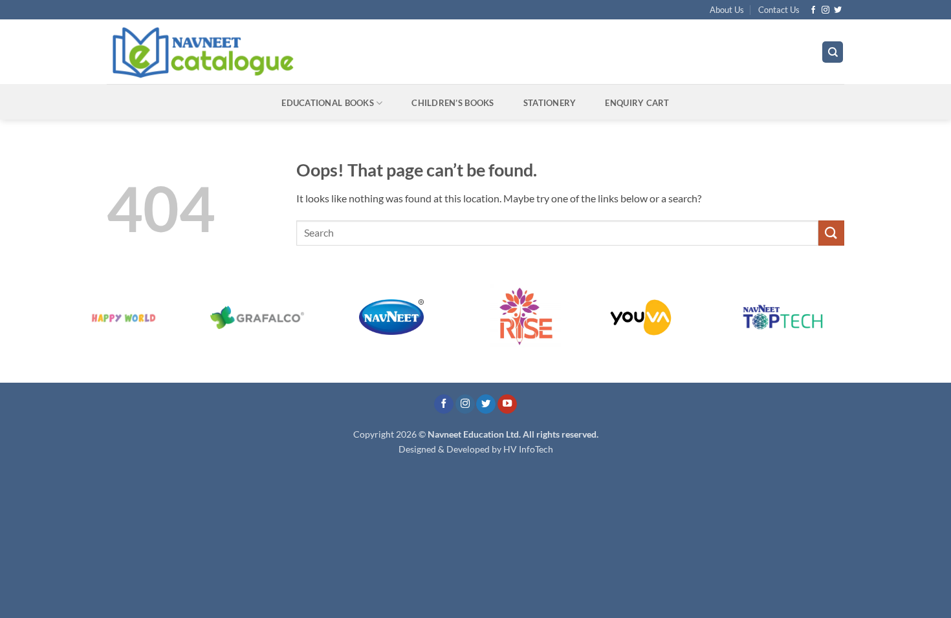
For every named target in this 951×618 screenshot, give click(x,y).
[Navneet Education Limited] (313, 51)
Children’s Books (452, 103)
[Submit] (831, 233)
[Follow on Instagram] (825, 10)
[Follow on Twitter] (838, 10)
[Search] (832, 52)
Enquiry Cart (637, 103)
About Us (727, 10)
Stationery (549, 103)
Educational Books (327, 103)
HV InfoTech (528, 448)
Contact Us (779, 10)
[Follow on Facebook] (813, 10)
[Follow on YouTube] (507, 404)
